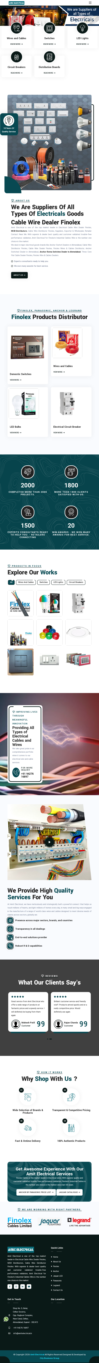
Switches (49, 38)
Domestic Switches (20, 374)
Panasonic (57, 1281)
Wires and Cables (16, 38)
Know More (15, 44)
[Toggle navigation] (90, 2)
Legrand (56, 1285)
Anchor (56, 1271)
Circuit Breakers (16, 67)
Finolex (56, 1266)
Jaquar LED (58, 1276)
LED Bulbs (15, 427)
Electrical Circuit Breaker (67, 427)
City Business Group (49, 1358)
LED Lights (82, 38)
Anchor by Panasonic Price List (35, 1192)
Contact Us (58, 1290)
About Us (18, 275)
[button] (48, 1039)
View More (14, 380)
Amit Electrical (37, 1354)
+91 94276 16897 (27, 775)
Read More (15, 73)
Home (55, 1257)
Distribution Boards (49, 67)
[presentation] (81, 18)
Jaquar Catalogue (68, 1192)
